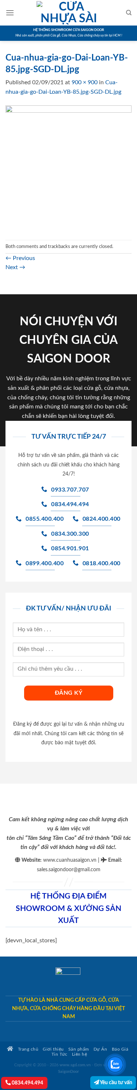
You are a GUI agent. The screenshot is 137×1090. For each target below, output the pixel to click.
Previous (20, 258)
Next (15, 267)
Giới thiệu (53, 1049)
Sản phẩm (78, 1049)
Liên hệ (79, 1054)
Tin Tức (60, 1054)
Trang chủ (27, 1049)
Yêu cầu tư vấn (115, 1082)
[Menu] (9, 13)
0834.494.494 (27, 1083)
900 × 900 (85, 82)
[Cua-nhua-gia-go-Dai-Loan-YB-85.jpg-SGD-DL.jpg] (68, 168)
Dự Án (100, 1049)
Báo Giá (120, 1049)
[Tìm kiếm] (129, 13)
